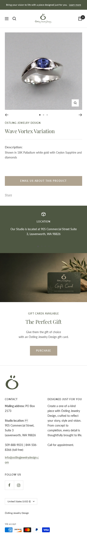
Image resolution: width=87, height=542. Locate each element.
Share (8, 195)
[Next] (80, 114)
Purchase (43, 350)
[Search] (14, 18)
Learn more (75, 4)
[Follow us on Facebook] (9, 485)
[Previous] (6, 114)
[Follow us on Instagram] (18, 485)
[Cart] (80, 18)
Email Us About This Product (43, 180)
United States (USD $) (19, 501)
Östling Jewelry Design (23, 122)
